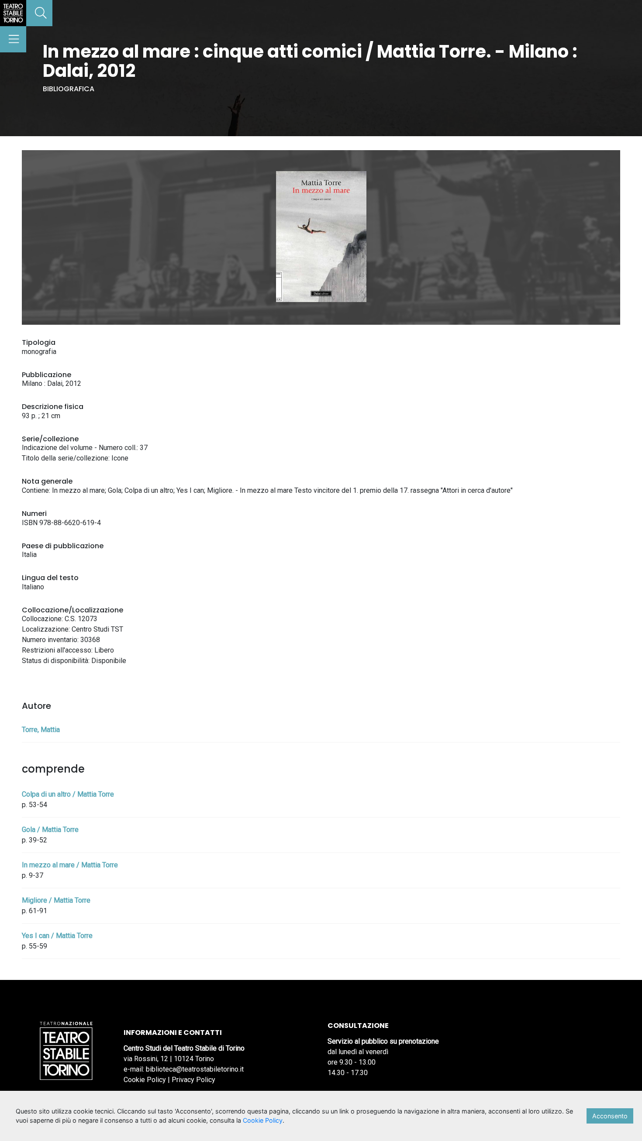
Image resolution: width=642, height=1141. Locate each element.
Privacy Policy (193, 1080)
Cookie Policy (145, 1080)
